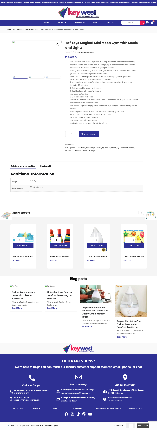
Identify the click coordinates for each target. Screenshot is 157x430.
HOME (46, 23)
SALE (95, 23)
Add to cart (90, 134)
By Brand (112, 147)
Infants (132, 147)
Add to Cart (143, 426)
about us (18, 409)
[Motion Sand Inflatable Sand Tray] (23, 227)
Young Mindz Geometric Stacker (64, 256)
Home (9, 29)
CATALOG (109, 23)
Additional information (23, 166)
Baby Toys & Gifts (31, 29)
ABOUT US (62, 23)
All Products (80, 147)
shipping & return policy (108, 409)
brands (36, 409)
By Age (105, 147)
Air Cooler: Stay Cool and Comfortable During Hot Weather (60, 295)
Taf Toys (91, 150)
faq (55, 409)
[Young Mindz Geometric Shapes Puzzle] (134, 227)
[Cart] (152, 23)
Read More (17, 308)
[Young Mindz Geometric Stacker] (60, 227)
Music (84, 150)
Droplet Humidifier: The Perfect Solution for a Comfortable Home (129, 324)
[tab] (24, 166)
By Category (18, 29)
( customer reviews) (84, 52)
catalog (77, 409)
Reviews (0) (46, 166)
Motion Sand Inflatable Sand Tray (28, 256)
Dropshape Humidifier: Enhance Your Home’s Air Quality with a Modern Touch (95, 312)
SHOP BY (78, 23)
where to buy (135, 409)
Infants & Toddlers (73, 150)
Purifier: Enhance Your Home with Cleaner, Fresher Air (23, 295)
